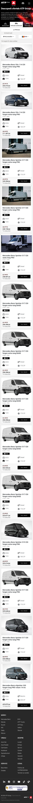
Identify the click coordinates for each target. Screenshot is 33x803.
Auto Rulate (4, 745)
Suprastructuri (5, 753)
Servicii (20, 748)
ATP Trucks (21, 722)
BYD (19, 719)
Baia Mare (4, 768)
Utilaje (3, 756)
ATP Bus (20, 725)
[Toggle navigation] (29, 3)
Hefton (20, 727)
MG (2, 727)
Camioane (4, 748)
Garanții (20, 756)
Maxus (3, 733)
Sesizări (20, 759)
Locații (20, 742)
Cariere (20, 750)
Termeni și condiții (23, 773)
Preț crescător (8, 36)
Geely (2, 730)
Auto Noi (3, 742)
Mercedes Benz (5, 719)
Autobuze (4, 750)
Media (19, 753)
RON (25, 36)
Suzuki (3, 725)
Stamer (20, 730)
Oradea (3, 770)
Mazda (3, 722)
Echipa (20, 745)
